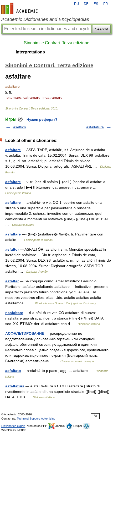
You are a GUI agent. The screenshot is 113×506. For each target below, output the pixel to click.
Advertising (48, 418)
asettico (19, 127)
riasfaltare (14, 313)
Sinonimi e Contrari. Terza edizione (56, 43)
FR (105, 4)
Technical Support (28, 418)
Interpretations (30, 52)
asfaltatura (95, 127)
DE (86, 4)
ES (96, 4)
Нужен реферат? (42, 119)
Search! (101, 29)
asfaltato (13, 370)
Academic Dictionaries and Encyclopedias (45, 19)
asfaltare (13, 150)
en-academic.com (20, 8)
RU (76, 4)
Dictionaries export (13, 425)
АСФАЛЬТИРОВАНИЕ (24, 333)
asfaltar (12, 281)
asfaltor (12, 249)
